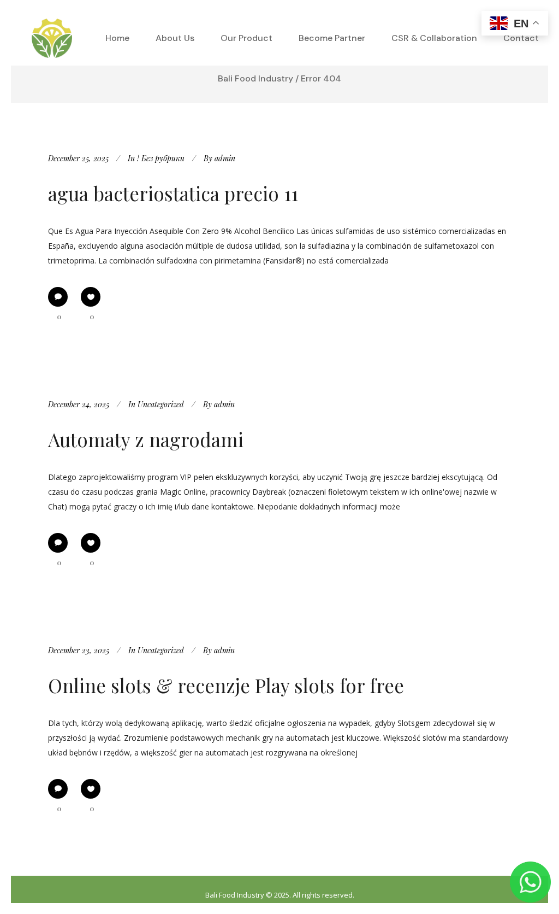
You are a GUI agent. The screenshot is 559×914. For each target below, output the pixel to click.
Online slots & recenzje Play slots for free (226, 685)
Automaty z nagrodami (145, 439)
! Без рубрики (161, 158)
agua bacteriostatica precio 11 (173, 193)
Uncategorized (161, 404)
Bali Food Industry (255, 78)
